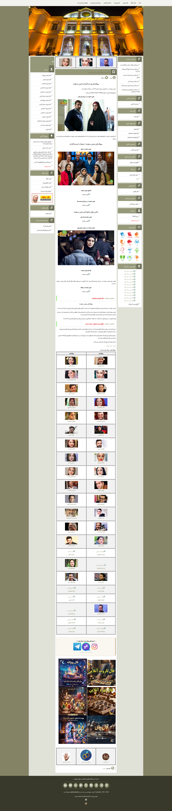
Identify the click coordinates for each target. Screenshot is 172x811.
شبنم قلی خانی (71, 476)
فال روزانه (117, 2)
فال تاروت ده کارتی (46, 112)
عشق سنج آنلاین (134, 203)
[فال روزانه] (73, 673)
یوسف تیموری (101, 554)
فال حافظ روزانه (47, 182)
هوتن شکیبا (101, 490)
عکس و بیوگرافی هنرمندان (44, 230)
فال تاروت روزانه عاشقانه (44, 120)
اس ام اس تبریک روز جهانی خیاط (130, 85)
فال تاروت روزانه (46, 75)
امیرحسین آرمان (71, 504)
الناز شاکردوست (71, 379)
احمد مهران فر (101, 613)
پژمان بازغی (101, 591)
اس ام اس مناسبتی (96, 2)
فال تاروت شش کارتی (45, 104)
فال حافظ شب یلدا (46, 187)
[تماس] (86, 785)
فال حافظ (133, 2)
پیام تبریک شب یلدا (46, 191)
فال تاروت (125, 2)
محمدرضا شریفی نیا (71, 517)
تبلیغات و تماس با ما (82, 2)
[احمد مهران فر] (106, 62)
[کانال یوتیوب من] (70, 785)
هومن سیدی (101, 448)
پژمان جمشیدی (101, 421)
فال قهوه (136, 129)
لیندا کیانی (101, 517)
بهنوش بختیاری (71, 407)
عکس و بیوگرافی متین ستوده (86, 18)
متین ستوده (101, 622)
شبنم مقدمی (71, 568)
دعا (137, 178)
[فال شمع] (73, 701)
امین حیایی (71, 393)
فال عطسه (48, 213)
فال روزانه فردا (47, 226)
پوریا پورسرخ (71, 582)
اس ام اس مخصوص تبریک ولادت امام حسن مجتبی (130, 90)
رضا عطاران (101, 365)
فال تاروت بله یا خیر (45, 125)
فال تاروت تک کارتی (45, 87)
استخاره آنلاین (107, 2)
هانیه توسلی (71, 448)
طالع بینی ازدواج (134, 162)
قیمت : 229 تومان (42, 62)
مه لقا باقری (71, 365)
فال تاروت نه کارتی (46, 108)
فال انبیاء (136, 116)
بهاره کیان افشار (101, 568)
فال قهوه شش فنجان (132, 137)
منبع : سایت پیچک (111, 345)
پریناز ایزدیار (71, 613)
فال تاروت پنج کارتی (45, 100)
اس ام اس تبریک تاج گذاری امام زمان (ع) (131, 70)
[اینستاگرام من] (91, 785)
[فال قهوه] (101, 701)
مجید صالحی (71, 631)
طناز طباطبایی (71, 591)
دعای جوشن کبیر (133, 174)
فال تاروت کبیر (47, 79)
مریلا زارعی (101, 476)
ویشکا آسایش (101, 631)
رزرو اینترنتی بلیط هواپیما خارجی (42, 162)
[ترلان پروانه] (86, 62)
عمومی (104, 768)
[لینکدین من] (65, 785)
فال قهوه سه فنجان (133, 133)
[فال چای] (101, 730)
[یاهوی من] (107, 785)
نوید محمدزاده (101, 531)
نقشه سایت (78, 796)
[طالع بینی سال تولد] (129, 286)
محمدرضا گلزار (101, 393)
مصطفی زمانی (100, 504)
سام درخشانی (71, 545)
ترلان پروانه (101, 379)
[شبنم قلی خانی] (65, 62)
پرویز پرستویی (71, 421)
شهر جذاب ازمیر (46, 147)
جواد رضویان (101, 599)
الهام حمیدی (101, 462)
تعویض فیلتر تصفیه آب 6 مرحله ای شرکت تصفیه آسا (42, 142)
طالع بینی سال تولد (133, 304)
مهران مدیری (71, 531)
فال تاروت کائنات (46, 83)
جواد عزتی (71, 435)
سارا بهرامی (71, 462)
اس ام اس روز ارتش (133, 81)
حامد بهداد (101, 582)
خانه (140, 2)
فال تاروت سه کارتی (45, 91)
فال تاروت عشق (46, 116)
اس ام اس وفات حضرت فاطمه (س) (129, 64)
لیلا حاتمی (100, 435)
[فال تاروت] (101, 673)
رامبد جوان (71, 554)
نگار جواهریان (101, 407)
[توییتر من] (81, 785)
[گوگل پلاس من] (76, 785)
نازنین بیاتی (101, 545)
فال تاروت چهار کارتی (45, 96)
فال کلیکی (135, 191)
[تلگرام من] (102, 785)
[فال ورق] (73, 730)
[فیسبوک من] (96, 785)
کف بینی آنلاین (134, 149)
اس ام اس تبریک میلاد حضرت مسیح (131, 76)
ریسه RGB (135, 216)
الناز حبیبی (71, 599)
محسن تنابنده (71, 490)
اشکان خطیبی (71, 622)
